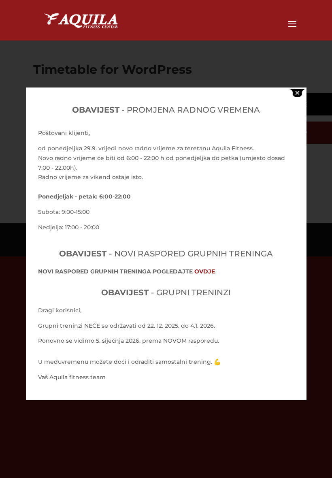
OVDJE (204, 271)
